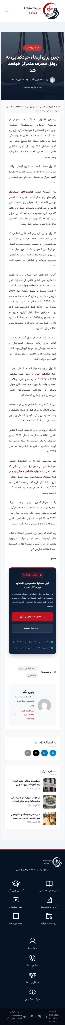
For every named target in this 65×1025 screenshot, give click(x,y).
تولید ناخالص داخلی (27, 668)
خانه (58, 107)
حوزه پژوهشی (32, 48)
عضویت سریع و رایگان (30, 617)
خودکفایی (32, 675)
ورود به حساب (31, 628)
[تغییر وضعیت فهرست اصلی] (6, 10)
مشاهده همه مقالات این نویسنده (27, 715)
